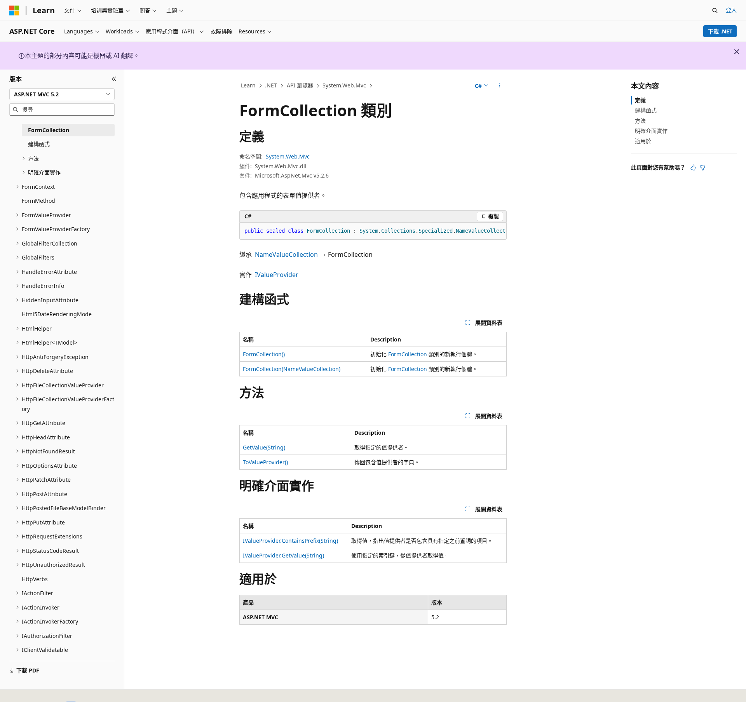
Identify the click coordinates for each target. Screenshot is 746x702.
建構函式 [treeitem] (39, 144)
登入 (731, 10)
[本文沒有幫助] (702, 167)
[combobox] (62, 94)
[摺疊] (114, 79)
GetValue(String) (264, 447)
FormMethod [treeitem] (38, 200)
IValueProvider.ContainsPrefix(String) (290, 540)
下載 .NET (720, 31)
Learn (248, 85)
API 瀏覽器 (300, 85)
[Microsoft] (14, 10)
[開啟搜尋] (715, 10)
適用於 (643, 141)
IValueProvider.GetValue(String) (283, 555)
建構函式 (646, 110)
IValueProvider (276, 274)
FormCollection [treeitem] (48, 130)
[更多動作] (500, 86)
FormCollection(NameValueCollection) (291, 369)
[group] (373, 231)
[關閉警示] (736, 51)
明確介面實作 (651, 130)
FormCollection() (264, 354)
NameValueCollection (286, 254)
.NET (271, 85)
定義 (640, 100)
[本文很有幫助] (693, 167)
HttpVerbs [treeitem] (35, 579)
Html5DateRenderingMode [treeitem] (57, 314)
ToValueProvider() (265, 462)
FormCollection (407, 354)
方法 (640, 120)
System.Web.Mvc (344, 85)
